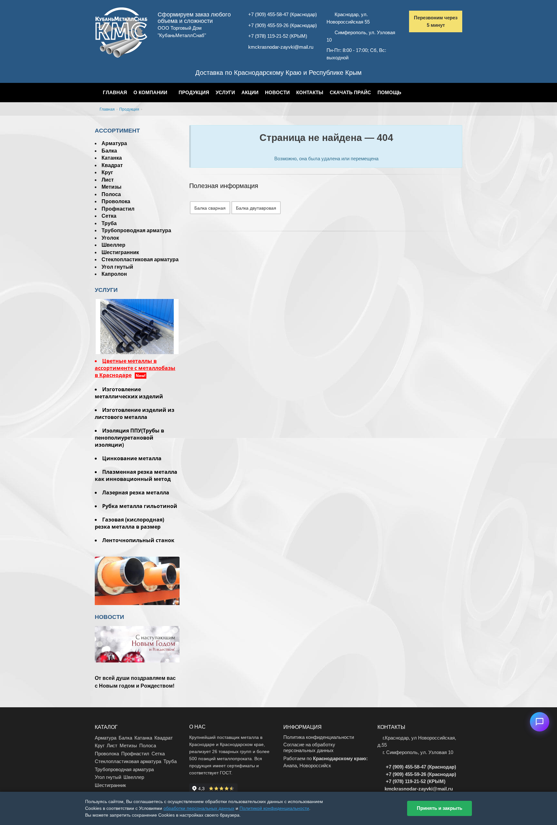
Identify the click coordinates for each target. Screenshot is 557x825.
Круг (107, 172)
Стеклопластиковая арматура (140, 259)
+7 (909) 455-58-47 (268, 14)
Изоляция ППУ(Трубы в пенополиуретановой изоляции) (129, 437)
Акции (250, 92)
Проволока (116, 201)
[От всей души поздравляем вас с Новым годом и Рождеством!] (137, 655)
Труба (109, 223)
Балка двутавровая (256, 208)
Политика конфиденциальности (318, 737)
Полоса (111, 194)
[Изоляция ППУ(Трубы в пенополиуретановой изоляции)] (137, 582)
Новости (277, 92)
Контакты (309, 92)
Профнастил (118, 209)
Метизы (112, 187)
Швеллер (113, 245)
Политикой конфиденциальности (274, 808)
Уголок (110, 238)
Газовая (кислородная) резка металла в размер (129, 523)
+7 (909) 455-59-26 (268, 25)
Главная (115, 92)
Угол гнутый (117, 267)
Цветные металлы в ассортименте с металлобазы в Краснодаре (135, 368)
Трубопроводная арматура (136, 230)
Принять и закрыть (439, 808)
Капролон (114, 274)
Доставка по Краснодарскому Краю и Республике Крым (278, 72)
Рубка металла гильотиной (139, 506)
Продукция (194, 92)
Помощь (389, 92)
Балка (109, 151)
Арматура (114, 143)
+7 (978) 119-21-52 (268, 36)
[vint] (137, 326)
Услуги (225, 92)
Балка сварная (210, 208)
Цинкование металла (131, 458)
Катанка (112, 158)
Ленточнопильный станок (138, 540)
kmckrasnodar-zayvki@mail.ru (280, 47)
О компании (150, 92)
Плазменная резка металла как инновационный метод (136, 475)
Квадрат (112, 165)
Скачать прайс (350, 92)
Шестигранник (120, 252)
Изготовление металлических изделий (129, 393)
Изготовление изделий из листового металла (134, 413)
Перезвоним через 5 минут (435, 21)
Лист (108, 180)
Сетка (109, 216)
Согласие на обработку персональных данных (309, 747)
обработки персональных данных (198, 808)
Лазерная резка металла (135, 492)
